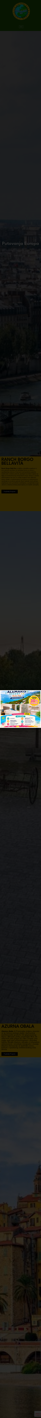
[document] (20, 709)
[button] (38, 693)
